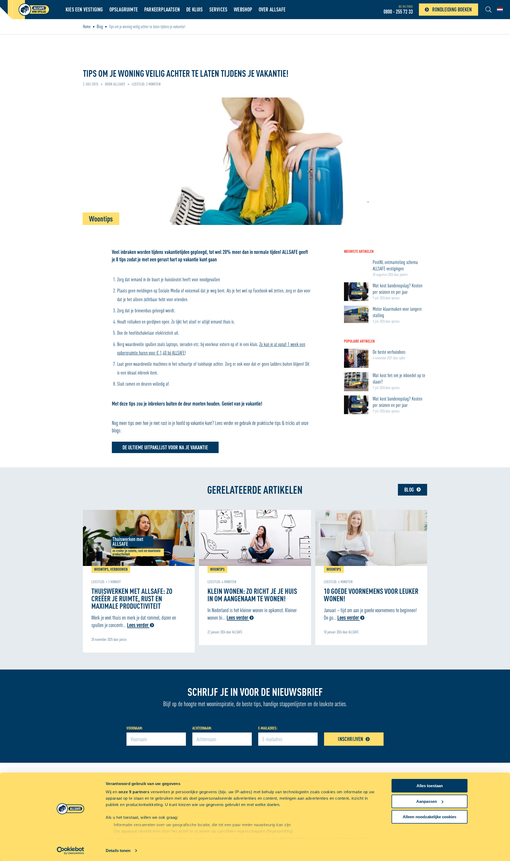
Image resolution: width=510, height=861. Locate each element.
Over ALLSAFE (272, 9)
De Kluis (194, 9)
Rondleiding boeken (452, 9)
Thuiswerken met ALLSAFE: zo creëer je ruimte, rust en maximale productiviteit (131, 598)
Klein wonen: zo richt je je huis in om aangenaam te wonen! (252, 595)
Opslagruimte (123, 9)
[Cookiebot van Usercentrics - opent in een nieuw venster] (70, 851)
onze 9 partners (134, 792)
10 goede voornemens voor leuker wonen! (371, 595)
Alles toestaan (429, 785)
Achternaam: (202, 728)
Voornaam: (134, 728)
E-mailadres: (268, 728)
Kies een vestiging (84, 9)
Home (87, 26)
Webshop (243, 9)
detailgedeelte (293, 838)
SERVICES (218, 9)
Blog (100, 26)
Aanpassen (426, 801)
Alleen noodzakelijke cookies (429, 817)
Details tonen (118, 850)
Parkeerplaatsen (162, 9)
